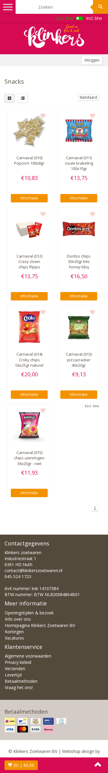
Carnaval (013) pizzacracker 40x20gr (79, 359)
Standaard (88, 97)
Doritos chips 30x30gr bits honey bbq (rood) (79, 264)
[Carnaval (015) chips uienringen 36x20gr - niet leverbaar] (29, 425)
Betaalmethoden (21, 681)
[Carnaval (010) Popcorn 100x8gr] (29, 130)
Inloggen (92, 60)
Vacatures (14, 638)
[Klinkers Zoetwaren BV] (54, 36)
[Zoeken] (100, 7)
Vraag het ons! (19, 687)
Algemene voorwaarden (28, 656)
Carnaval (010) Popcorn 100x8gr (29, 160)
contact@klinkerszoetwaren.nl (33, 570)
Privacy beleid (18, 662)
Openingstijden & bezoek (29, 613)
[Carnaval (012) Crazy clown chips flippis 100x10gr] (29, 228)
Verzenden (15, 668)
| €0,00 (24, 765)
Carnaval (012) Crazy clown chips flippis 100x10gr (29, 264)
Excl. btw (64, 18)
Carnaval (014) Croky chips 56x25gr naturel (29, 359)
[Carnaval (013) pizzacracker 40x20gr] (78, 327)
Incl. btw (94, 18)
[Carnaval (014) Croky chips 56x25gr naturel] (29, 327)
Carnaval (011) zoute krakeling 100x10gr (79, 163)
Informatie (29, 198)
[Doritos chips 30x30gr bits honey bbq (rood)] (78, 228)
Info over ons (18, 619)
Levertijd (13, 675)
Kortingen (14, 631)
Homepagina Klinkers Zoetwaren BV (40, 625)
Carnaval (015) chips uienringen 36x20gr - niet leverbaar (29, 461)
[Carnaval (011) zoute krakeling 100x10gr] (78, 130)
